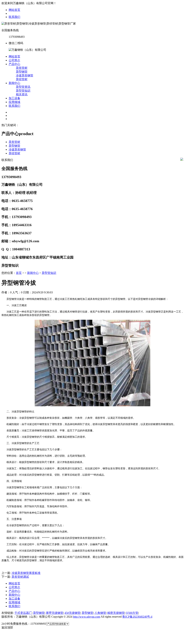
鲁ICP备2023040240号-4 (137, 616)
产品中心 (14, 64)
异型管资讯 (23, 86)
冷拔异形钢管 (24, 75)
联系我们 (14, 16)
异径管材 (21, 79)
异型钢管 (21, 71)
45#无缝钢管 (72, 612)
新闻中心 (14, 83)
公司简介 (14, 60)
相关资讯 (21, 94)
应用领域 (14, 102)
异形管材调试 (20, 576)
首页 (19, 272)
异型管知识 (23, 90)
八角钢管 (100, 612)
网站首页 (14, 9)
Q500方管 (132, 612)
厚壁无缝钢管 (54, 612)
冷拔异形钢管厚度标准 (26, 572)
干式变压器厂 (23, 612)
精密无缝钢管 (116, 612)
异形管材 (21, 67)
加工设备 (14, 98)
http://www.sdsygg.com (86, 616)
